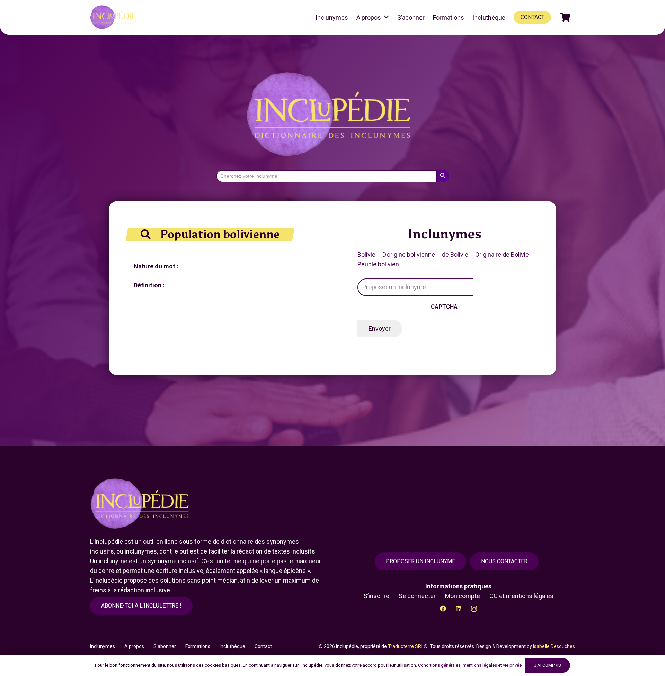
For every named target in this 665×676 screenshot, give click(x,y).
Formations (197, 646)
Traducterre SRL (406, 646)
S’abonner (164, 646)
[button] (386, 17)
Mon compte (462, 596)
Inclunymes (102, 646)
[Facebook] (443, 608)
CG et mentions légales (521, 596)
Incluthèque (232, 646)
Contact (263, 646)
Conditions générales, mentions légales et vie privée (470, 665)
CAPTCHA (444, 306)
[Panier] (565, 17)
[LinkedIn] (458, 608)
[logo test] (114, 17)
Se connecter (417, 596)
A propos (134, 646)
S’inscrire (376, 596)
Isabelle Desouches (554, 646)
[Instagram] (474, 608)
